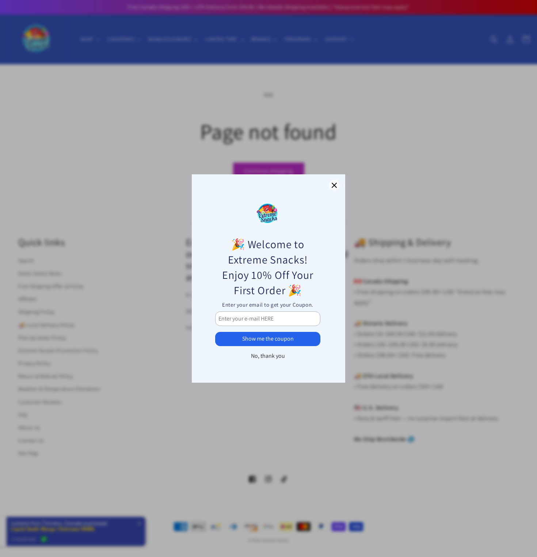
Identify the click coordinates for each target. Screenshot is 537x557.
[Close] (334, 185)
